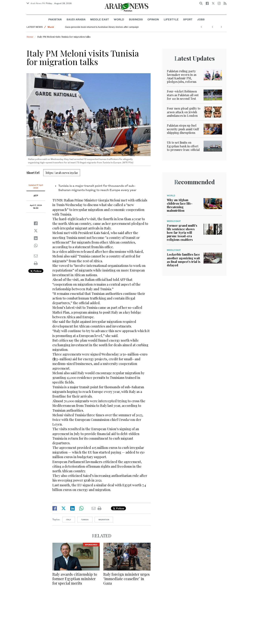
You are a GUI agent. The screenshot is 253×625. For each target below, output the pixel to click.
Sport (187, 19)
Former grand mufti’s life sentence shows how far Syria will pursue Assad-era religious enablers (182, 233)
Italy (68, 519)
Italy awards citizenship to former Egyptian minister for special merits (74, 579)
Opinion (153, 19)
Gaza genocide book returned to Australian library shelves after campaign (102, 27)
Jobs (201, 19)
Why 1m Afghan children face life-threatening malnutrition (179, 205)
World (119, 19)
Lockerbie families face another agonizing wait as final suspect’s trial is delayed (183, 259)
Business (136, 19)
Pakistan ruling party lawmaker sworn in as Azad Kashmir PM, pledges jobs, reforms (181, 76)
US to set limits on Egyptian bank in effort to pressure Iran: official (183, 145)
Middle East (99, 19)
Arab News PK (38, 3)
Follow (37, 270)
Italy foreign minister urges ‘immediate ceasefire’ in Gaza (126, 579)
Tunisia (85, 519)
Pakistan (55, 19)
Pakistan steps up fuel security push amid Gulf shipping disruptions (183, 128)
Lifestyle (171, 19)
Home (29, 36)
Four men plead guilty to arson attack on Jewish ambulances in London (183, 111)
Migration (104, 519)
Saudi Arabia (76, 19)
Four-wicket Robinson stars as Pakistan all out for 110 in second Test (183, 94)
